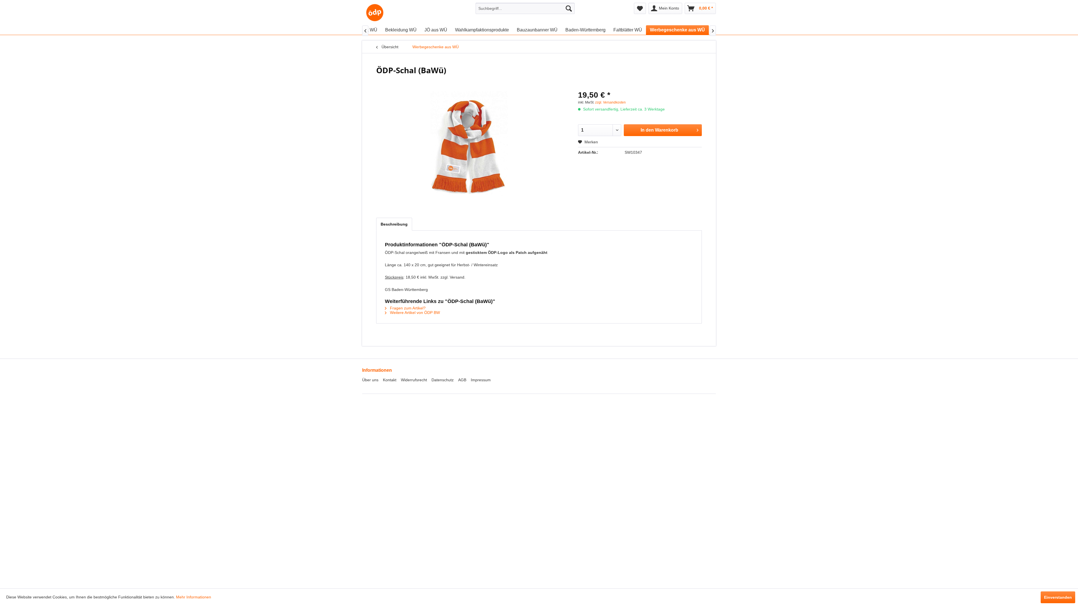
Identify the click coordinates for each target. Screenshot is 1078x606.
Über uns (370, 380)
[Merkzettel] (640, 8)
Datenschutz (442, 380)
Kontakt (389, 380)
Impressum (481, 380)
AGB (462, 380)
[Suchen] (569, 8)
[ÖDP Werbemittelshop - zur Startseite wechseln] (375, 12)
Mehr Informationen (193, 597)
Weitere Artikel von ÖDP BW (414, 312)
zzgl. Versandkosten (610, 102)
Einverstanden (1058, 597)
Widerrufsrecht (414, 380)
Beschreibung (394, 224)
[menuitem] (525, 8)
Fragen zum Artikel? (407, 308)
